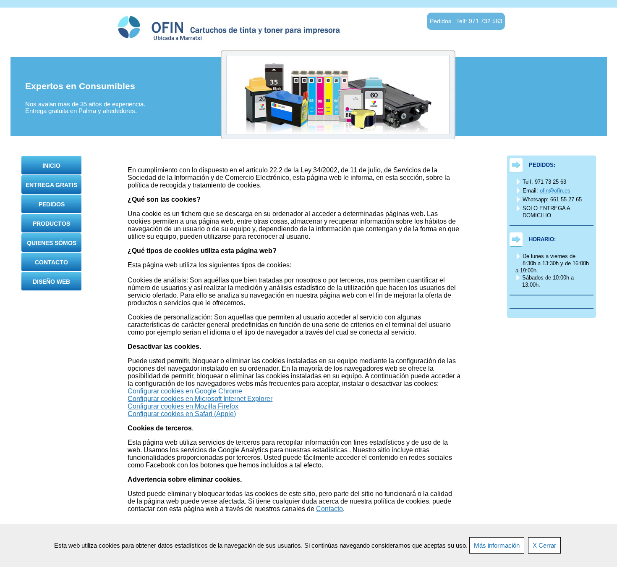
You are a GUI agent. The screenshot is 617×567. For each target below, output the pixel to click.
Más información (497, 545)
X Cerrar (544, 545)
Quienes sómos (51, 243)
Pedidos (52, 204)
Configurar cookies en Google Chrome (185, 391)
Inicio (51, 165)
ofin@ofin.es (555, 190)
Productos (51, 223)
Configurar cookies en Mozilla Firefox (183, 406)
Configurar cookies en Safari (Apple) (182, 413)
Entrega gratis (51, 185)
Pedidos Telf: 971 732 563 (466, 21)
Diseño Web (51, 281)
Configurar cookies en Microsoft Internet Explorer (200, 398)
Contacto (51, 262)
